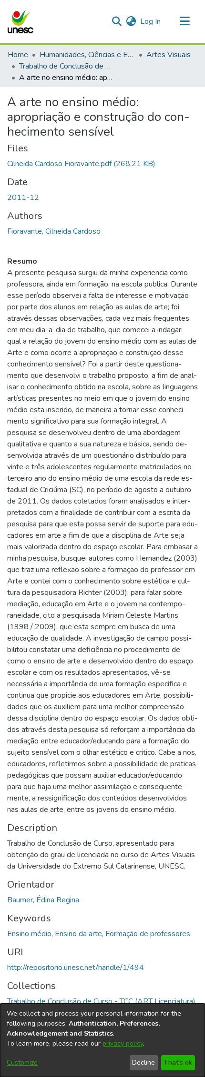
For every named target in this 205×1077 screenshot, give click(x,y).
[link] (81, 163)
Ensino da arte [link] (78, 934)
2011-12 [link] (23, 197)
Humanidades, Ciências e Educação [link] (87, 54)
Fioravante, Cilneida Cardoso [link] (54, 231)
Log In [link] (151, 21)
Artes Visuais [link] (168, 54)
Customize (22, 1062)
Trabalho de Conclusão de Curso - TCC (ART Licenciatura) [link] (66, 66)
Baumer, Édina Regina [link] (43, 900)
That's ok (178, 1062)
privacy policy (122, 1043)
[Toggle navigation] (184, 21)
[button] (20, 21)
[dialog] (102, 1040)
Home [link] (18, 54)
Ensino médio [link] (29, 934)
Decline (143, 1062)
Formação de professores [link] (147, 934)
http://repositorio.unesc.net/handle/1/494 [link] (75, 967)
